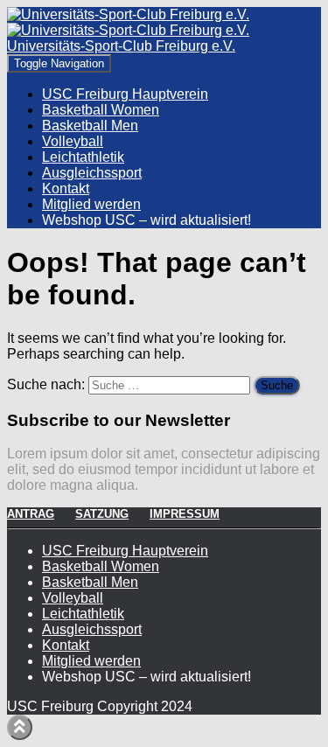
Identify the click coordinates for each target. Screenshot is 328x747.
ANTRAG (30, 513)
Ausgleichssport (92, 172)
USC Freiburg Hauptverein (125, 94)
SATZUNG (102, 513)
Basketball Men (90, 125)
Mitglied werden (91, 204)
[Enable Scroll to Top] (19, 727)
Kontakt (65, 188)
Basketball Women (100, 109)
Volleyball (72, 141)
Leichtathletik (83, 157)
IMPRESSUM (185, 513)
